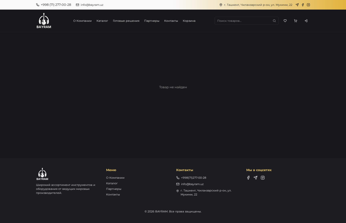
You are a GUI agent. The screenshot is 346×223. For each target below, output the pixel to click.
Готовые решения (126, 21)
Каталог (102, 21)
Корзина (189, 21)
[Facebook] (302, 4)
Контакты (171, 21)
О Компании (82, 21)
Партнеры (151, 21)
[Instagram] (308, 4)
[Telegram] (297, 4)
